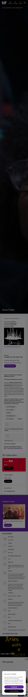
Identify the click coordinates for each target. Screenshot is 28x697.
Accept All (14, 687)
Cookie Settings (14, 691)
